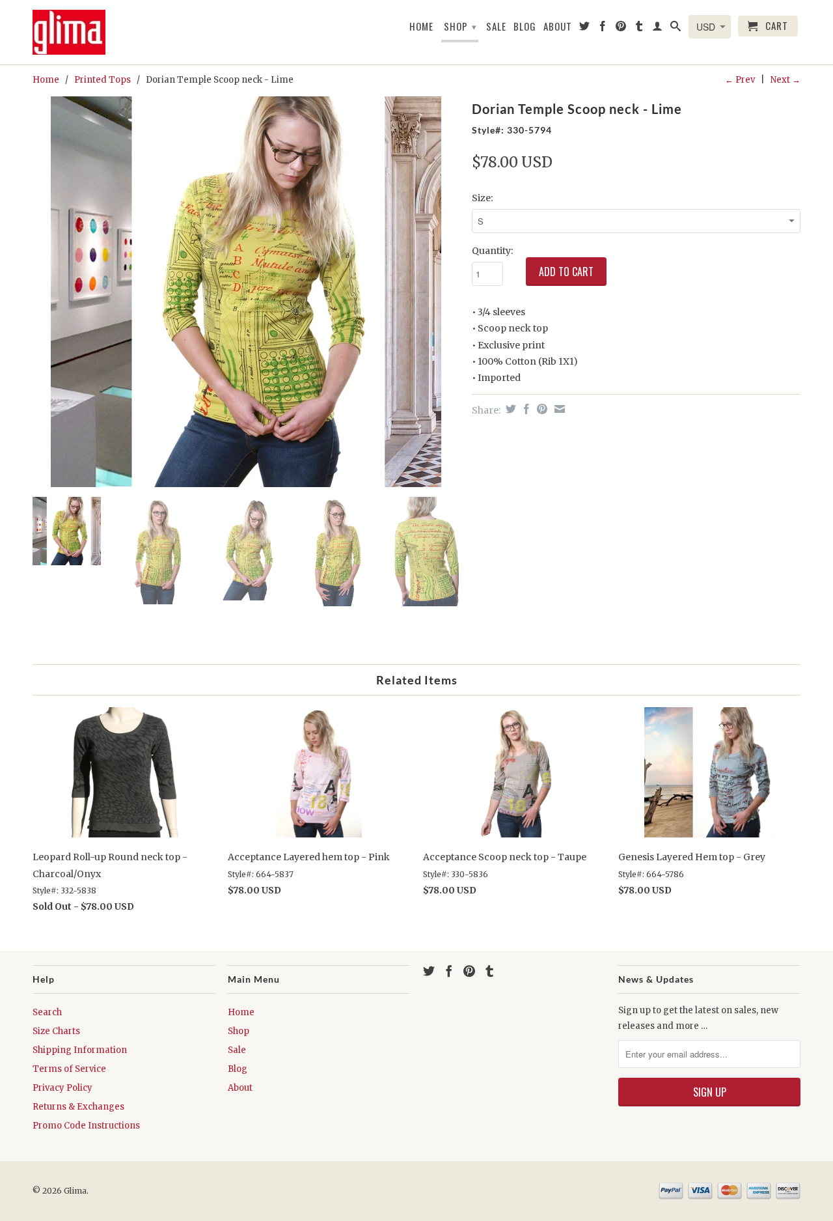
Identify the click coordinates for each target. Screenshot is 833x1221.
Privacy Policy (62, 1087)
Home (421, 26)
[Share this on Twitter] (509, 409)
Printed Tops (102, 79)
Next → (785, 79)
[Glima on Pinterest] (621, 28)
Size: (482, 198)
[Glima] (75, 32)
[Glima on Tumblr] (639, 28)
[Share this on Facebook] (525, 409)
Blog (524, 26)
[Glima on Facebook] (602, 28)
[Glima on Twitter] (584, 28)
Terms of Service (69, 1068)
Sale (496, 26)
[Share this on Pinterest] (540, 409)
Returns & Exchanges (78, 1106)
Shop (460, 26)
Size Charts (56, 1031)
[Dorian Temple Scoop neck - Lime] (246, 291)
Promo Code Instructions (86, 1125)
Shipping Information (80, 1050)
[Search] (675, 28)
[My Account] (657, 28)
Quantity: (492, 251)
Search (47, 1012)
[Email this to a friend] (558, 409)
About (557, 26)
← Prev (740, 79)
